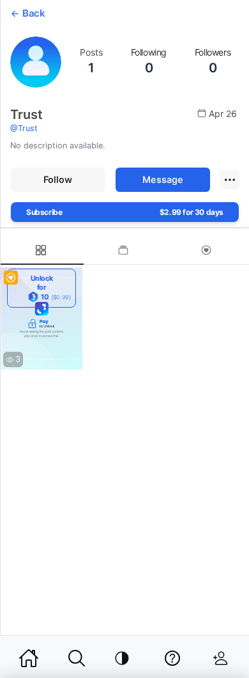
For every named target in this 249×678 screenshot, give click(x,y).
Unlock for (51, 287)
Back (33, 13)
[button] (229, 179)
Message (162, 179)
